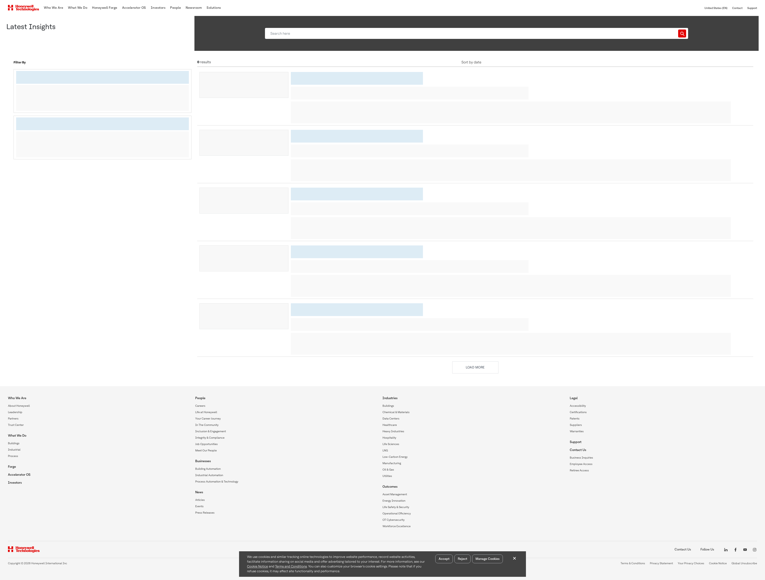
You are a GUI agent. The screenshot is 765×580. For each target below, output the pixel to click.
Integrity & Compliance (210, 437)
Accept (444, 559)
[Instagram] (754, 549)
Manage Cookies (487, 559)
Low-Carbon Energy (395, 456)
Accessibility (578, 405)
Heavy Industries (393, 431)
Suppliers (576, 424)
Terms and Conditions (291, 566)
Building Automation (208, 468)
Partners (13, 418)
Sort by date (471, 62)
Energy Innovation (393, 500)
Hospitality (389, 437)
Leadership (15, 412)
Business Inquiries (581, 457)
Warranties (577, 431)
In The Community (207, 424)
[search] (682, 33)
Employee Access (581, 464)
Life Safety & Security (395, 507)
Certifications (578, 412)
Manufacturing (391, 463)
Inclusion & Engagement (210, 431)
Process (13, 456)
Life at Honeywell (206, 412)
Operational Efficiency (396, 513)
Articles (200, 499)
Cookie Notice (257, 566)
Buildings (14, 443)
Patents (575, 418)
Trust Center (16, 424)
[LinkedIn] (726, 549)
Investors (15, 482)
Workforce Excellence (396, 526)
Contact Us (578, 450)
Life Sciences (390, 444)
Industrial (14, 449)
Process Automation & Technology (216, 481)
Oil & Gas (388, 469)
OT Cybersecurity (393, 519)
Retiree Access (579, 470)
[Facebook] (735, 549)
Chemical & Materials (396, 412)
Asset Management (394, 494)
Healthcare (389, 424)
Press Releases (205, 512)
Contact (737, 8)
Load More (475, 367)
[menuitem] (53, 8)
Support (752, 8)
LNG (385, 450)
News (199, 492)
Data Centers (390, 418)
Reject (462, 559)
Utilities (387, 476)
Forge (12, 467)
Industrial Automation (209, 475)
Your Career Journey (208, 418)
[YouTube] (745, 549)
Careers (200, 405)
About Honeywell (19, 405)
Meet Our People (206, 450)
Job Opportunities (206, 444)
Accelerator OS (19, 475)
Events (199, 506)
